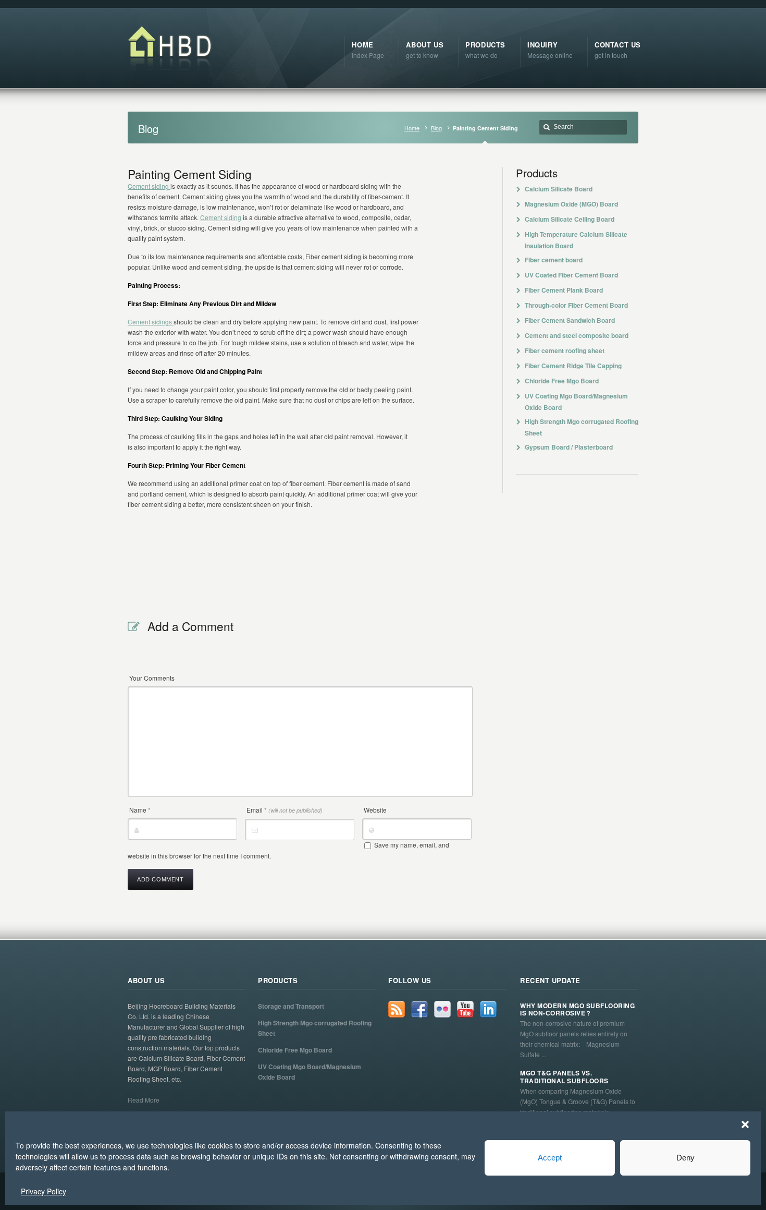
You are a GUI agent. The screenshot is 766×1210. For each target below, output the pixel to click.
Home (411, 128)
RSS (396, 1009)
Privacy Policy (43, 1191)
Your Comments (152, 677)
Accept (550, 1157)
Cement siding (149, 186)
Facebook (419, 1009)
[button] (745, 1124)
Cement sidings (151, 321)
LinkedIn (488, 1009)
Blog (436, 128)
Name (140, 809)
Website (375, 809)
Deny (685, 1157)
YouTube (465, 1009)
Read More (143, 1099)
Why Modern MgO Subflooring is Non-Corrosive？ (577, 1009)
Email (284, 809)
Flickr (442, 1009)
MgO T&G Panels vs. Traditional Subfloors (564, 1076)
